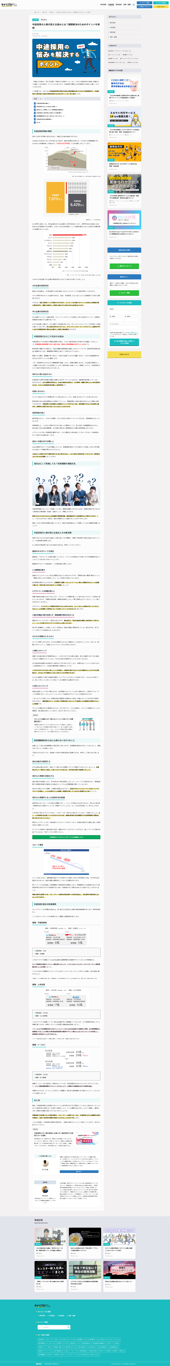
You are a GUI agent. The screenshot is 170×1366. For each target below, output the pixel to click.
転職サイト (114, 58)
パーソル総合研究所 (95, 219)
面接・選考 (112, 202)
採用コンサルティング (46, 1351)
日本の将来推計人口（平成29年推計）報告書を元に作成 (87, 176)
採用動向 (44, 19)
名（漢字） (128, 316)
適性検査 (85, 1351)
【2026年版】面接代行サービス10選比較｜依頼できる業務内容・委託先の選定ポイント (124, 197)
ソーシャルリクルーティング (71, 1354)
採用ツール (129, 135)
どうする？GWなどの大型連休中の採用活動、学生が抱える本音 (85, 1283)
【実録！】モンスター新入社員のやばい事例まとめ (50, 1283)
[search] (68, 1327)
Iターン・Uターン (72, 1351)
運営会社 (39, 1364)
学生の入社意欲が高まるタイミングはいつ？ (118, 1281)
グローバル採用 (54, 1354)
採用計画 (87, 1343)
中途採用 (111, 4)
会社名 (112, 309)
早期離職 (43, 1354)
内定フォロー (71, 1347)
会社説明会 (104, 1347)
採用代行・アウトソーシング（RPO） (120, 51)
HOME (37, 12)
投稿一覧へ (78, 1171)
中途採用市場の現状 (42, 103)
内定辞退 (83, 1347)
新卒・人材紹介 (120, 1351)
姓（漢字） (113, 316)
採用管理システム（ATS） (117, 62)
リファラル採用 (106, 1351)
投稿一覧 (44, 12)
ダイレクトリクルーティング (130, 58)
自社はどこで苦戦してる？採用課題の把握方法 (48, 110)
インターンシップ (115, 54)
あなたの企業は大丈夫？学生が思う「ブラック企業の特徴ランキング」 (84, 1249)
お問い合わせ (161, 6)
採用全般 (119, 4)
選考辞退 (115, 1347)
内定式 (93, 1347)
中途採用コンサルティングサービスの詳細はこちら (66, 837)
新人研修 (95, 1351)
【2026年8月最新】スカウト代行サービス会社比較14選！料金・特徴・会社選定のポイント (124, 131)
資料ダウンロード (145, 6)
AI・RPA (96, 1354)
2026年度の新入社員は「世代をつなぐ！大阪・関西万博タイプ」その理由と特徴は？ (49, 1249)
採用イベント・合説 (45, 1347)
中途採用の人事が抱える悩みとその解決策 (48, 113)
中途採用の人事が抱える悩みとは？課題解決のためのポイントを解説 (73, 12)
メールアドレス (114, 324)
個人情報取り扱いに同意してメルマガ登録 (125, 342)
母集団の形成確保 (100, 1343)
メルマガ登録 (162, 3)
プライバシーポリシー (52, 1364)
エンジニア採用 (114, 1343)
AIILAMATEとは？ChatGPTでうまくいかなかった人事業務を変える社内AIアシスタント (124, 233)
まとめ (37, 122)
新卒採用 (103, 4)
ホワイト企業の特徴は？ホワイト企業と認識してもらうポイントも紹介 (118, 1249)
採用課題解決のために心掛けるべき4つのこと (49, 116)
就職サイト (128, 54)
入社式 (86, 1354)
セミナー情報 (145, 3)
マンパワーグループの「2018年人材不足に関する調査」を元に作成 (85, 275)
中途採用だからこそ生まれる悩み (45, 106)
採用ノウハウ (133, 62)
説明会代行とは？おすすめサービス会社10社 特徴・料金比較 (123, 165)
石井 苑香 (36, 33)
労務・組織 (127, 4)
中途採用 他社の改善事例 (43, 119)
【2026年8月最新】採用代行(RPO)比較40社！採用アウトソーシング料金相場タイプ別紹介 (124, 97)
